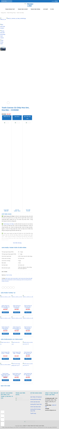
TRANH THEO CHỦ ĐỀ (22, 9)
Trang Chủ (3, 12)
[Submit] (11, 1)
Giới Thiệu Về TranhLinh (36, 397)
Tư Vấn (52, 9)
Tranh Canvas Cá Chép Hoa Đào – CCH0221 (5, 328)
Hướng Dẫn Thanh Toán (36, 404)
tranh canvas (7, 278)
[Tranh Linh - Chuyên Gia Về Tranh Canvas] (29, 5)
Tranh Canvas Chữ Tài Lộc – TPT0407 (5, 353)
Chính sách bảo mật (35, 401)
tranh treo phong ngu (17, 279)
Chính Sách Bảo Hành (35, 406)
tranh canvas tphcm (14, 278)
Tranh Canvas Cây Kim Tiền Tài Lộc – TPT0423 (28, 353)
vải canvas (6, 281)
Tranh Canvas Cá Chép (8, 224)
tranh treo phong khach (8, 279)
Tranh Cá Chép (20, 12)
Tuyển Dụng (33, 413)
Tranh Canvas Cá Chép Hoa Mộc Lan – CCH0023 (17, 328)
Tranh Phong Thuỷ (10, 9)
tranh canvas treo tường (23, 278)
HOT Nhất (45, 9)
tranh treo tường (24, 279)
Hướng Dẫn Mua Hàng (35, 399)
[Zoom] (8, 102)
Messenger (2, 421)
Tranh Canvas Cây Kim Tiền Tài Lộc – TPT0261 (28, 375)
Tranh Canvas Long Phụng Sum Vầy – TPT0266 (16, 375)
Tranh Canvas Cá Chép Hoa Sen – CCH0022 (16, 307)
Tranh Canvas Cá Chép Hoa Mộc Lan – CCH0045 (5, 307)
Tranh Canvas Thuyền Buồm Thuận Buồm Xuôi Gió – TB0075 (5, 375)
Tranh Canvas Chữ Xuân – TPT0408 (17, 353)
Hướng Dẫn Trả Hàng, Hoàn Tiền (35, 410)
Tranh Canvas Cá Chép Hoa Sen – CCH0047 (28, 307)
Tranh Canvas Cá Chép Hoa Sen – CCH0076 (28, 328)
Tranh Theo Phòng (35, 9)
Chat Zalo (2, 417)
